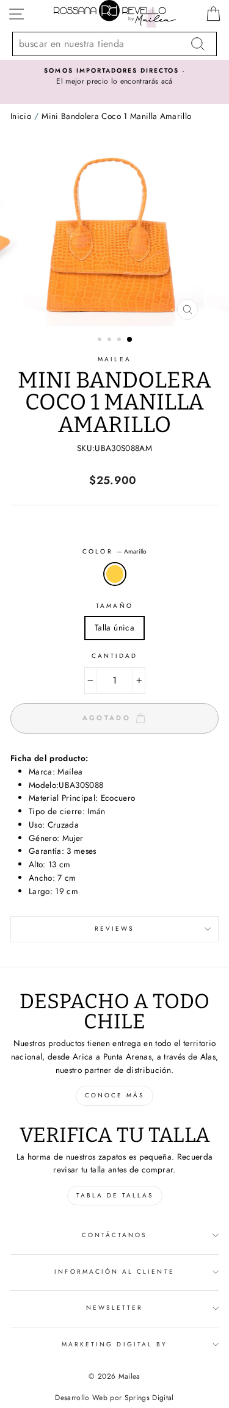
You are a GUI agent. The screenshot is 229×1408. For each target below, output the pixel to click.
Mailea (114, 359)
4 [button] (130, 340)
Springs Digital (149, 1397)
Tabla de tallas (114, 1195)
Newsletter (115, 1307)
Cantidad (114, 655)
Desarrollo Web (81, 1397)
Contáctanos (115, 1235)
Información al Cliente (114, 1271)
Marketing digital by (114, 1344)
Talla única (114, 627)
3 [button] (120, 341)
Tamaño (114, 605)
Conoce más (114, 1095)
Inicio (20, 116)
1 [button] (101, 341)
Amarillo (114, 574)
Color (114, 551)
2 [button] (110, 341)
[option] (114, 77)
